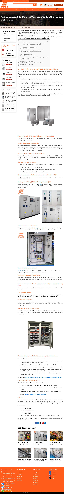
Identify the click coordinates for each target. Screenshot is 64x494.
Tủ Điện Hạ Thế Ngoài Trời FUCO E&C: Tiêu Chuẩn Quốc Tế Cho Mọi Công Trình (10, 93)
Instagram (53, 474)
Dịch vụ (39, 9)
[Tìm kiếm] (57, 9)
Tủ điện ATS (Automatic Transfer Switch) (27, 55)
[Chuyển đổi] (46, 476)
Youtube (53, 476)
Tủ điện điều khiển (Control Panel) (26, 52)
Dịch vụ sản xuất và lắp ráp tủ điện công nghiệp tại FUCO (30, 44)
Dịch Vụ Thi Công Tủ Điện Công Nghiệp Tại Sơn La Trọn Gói (24, 443)
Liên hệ (52, 9)
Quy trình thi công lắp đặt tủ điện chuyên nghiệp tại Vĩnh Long (31, 62)
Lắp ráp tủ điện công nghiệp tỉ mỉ (26, 48)
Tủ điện (4, 33)
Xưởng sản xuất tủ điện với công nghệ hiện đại (28, 47)
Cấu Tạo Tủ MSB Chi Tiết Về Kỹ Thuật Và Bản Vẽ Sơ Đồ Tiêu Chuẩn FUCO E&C (9, 109)
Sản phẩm (25, 9)
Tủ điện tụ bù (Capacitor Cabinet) (26, 54)
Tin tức (46, 9)
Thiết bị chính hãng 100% (25, 59)
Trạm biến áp (5, 35)
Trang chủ (10, 9)
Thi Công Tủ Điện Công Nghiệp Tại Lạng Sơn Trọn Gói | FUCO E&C (56, 443)
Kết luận (20, 65)
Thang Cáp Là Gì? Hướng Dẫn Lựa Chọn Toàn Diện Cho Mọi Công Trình (24, 460)
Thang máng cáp (6, 38)
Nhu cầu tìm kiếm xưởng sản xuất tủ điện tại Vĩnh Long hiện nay (31, 43)
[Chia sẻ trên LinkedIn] (45, 423)
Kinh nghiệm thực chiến (24, 58)
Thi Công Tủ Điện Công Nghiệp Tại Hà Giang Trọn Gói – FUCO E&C (56, 460)
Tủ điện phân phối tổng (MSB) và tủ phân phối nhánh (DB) (30, 51)
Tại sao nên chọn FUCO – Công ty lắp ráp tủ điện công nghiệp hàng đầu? (33, 57)
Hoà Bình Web (45, 492)
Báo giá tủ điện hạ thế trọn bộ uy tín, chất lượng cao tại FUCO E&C (10, 97)
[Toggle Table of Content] (47, 41)
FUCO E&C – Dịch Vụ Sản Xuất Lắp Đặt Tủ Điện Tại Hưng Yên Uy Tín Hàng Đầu (40, 460)
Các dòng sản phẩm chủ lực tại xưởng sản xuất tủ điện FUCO (31, 50)
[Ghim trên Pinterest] (43, 423)
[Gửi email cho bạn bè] (40, 423)
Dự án (33, 9)
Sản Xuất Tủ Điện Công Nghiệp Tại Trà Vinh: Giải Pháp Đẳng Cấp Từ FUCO (40, 443)
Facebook (53, 472)
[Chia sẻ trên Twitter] (38, 423)
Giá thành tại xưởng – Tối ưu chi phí (26, 61)
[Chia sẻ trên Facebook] (36, 423)
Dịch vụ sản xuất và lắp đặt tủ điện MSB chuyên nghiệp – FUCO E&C (10, 101)
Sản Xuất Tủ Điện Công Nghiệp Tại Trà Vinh (35, 394)
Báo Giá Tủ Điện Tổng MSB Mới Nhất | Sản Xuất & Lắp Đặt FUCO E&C (10, 105)
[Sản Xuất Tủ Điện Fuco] (4, 5)
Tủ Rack (4, 40)
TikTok (52, 478)
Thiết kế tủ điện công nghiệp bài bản (27, 45)
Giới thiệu (17, 9)
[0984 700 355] (2, 490)
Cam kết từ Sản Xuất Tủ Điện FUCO (25, 64)
